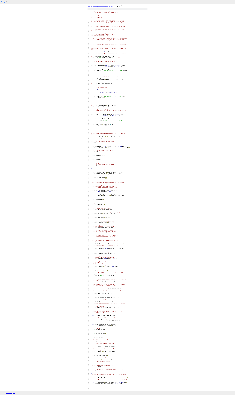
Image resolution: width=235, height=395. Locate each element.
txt (230, 393)
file (113, 9)
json (233, 393)
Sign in (232, 2)
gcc (91, 6)
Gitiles (7, 393)
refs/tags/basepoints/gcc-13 (100, 6)
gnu (89, 6)
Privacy (10, 393)
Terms (14, 393)
